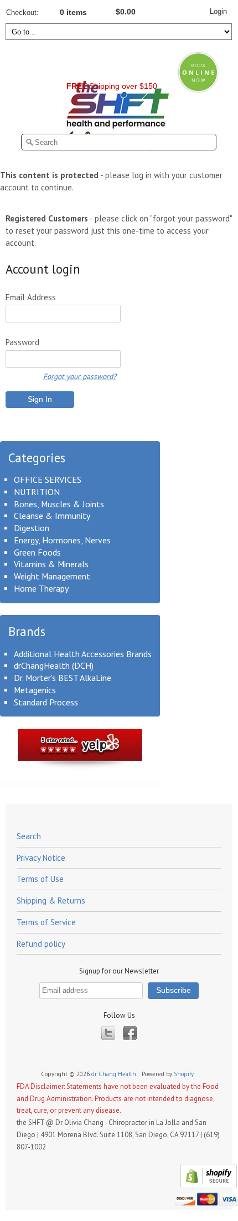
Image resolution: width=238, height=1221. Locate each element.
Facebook (130, 1033)
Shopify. (184, 1074)
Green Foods (37, 552)
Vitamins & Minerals (51, 563)
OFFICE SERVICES (47, 479)
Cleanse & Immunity (52, 515)
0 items (73, 12)
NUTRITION (37, 491)
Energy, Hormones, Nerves (62, 540)
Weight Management (52, 576)
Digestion (31, 527)
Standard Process (46, 702)
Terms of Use (40, 879)
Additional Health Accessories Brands (83, 653)
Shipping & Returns (51, 900)
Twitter (108, 1033)
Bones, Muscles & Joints (59, 503)
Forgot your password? (79, 376)
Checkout (21, 12)
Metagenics (35, 689)
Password (22, 342)
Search (29, 836)
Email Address (31, 297)
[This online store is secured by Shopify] (207, 1186)
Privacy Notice (41, 857)
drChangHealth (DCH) (54, 665)
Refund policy (41, 944)
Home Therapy (41, 588)
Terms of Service (46, 922)
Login (218, 11)
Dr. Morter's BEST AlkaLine (62, 677)
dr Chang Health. (114, 1074)
